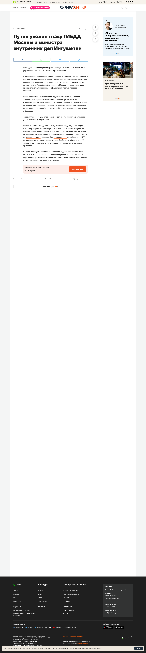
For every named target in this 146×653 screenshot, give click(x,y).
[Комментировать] (95, 27)
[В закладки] (95, 33)
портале (66, 88)
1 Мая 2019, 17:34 (19, 29)
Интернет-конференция (70, 590)
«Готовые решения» (121, 27)
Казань (15, 8)
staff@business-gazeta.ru (113, 613)
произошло (49, 102)
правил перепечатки (82, 643)
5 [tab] (119, 98)
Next (130, 54)
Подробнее (97, 648)
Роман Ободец (119, 25)
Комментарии (50, 187)
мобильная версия (70, 627)
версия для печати (81, 179)
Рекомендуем (109, 80)
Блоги (15, 597)
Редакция (17, 607)
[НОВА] (40, 8)
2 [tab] (117, 53)
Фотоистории (42, 601)
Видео (40, 594)
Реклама (41, 607)
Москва (113, 2)
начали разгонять (33, 137)
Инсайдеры (67, 601)
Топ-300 (65, 614)
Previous (106, 54)
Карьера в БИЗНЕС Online (21, 610)
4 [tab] (118, 98)
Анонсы (40, 590)
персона (107, 20)
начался (26, 131)
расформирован (60, 137)
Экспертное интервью (74, 584)
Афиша (15, 590)
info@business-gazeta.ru (112, 598)
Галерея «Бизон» (68, 610)
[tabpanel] (118, 35)
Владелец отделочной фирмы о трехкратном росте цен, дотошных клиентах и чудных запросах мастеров (117, 46)
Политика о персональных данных (73, 636)
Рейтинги (66, 597)
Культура (43, 584)
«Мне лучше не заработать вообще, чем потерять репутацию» (117, 37)
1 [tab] (116, 53)
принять (138, 648)
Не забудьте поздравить (71, 594)
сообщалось (34, 97)
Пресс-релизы (18, 601)
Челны (100, 2)
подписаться (77, 169)
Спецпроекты (68, 607)
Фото (40, 597)
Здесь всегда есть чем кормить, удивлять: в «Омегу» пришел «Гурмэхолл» (118, 86)
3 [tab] (118, 53)
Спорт (18, 584)
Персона (16, 594)
